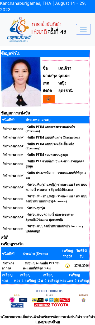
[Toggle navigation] (83, 29)
